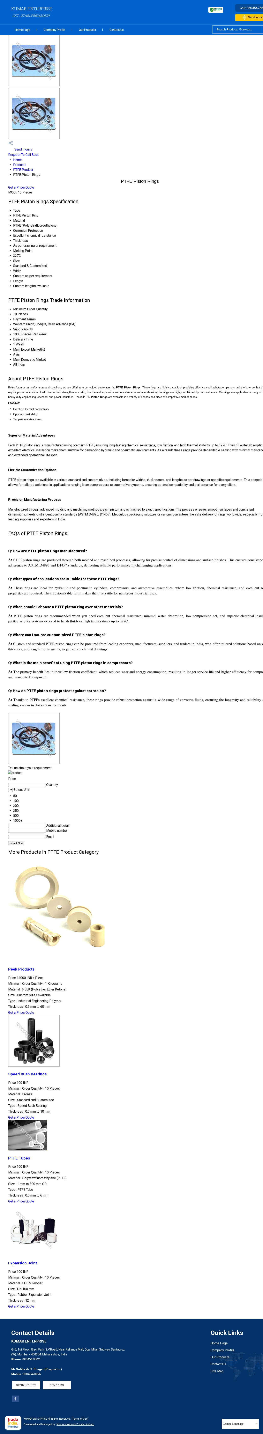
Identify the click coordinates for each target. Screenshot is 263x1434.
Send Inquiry (23, 149)
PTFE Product (23, 170)
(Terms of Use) (80, 1418)
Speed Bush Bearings (27, 1074)
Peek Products (21, 969)
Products (19, 165)
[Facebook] (15, 1401)
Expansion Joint (22, 1263)
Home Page (22, 29)
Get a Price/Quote (21, 187)
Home (17, 160)
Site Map (217, 1371)
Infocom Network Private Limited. (75, 1424)
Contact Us (117, 29)
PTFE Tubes (19, 1158)
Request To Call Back (23, 155)
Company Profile (54, 29)
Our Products (87, 29)
